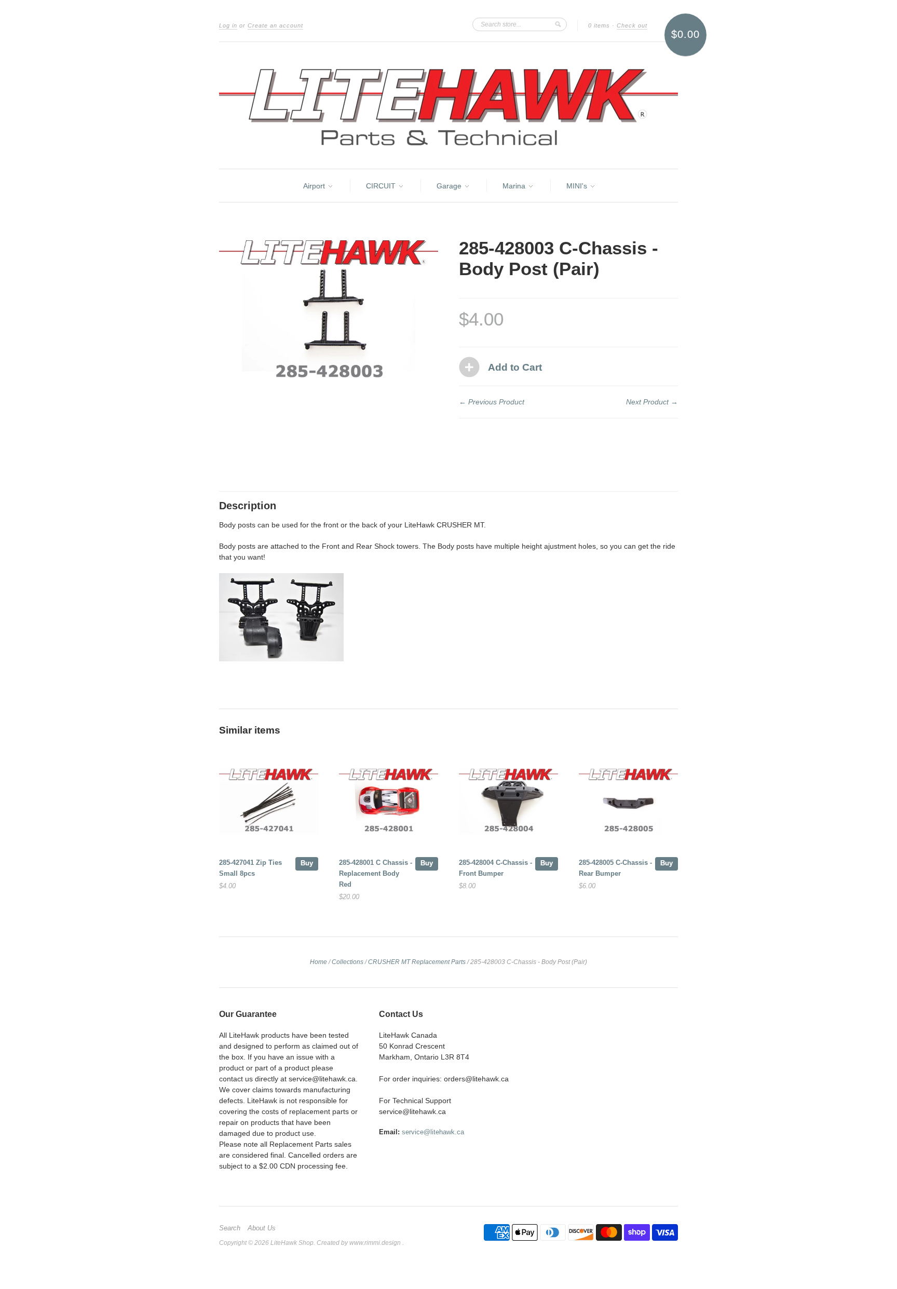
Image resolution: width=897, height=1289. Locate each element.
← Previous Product (491, 402)
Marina (514, 186)
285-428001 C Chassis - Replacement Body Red (375, 873)
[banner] (448, 105)
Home (318, 962)
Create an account (275, 25)
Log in (228, 25)
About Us (262, 1228)
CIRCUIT (382, 186)
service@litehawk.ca (433, 1132)
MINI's (577, 186)
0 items (599, 25)
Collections (347, 962)
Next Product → (652, 402)
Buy (307, 863)
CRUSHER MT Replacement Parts (417, 962)
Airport (315, 186)
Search (229, 1228)
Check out (632, 25)
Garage (450, 186)
